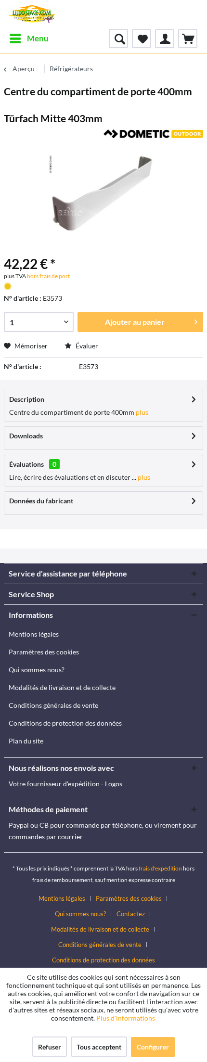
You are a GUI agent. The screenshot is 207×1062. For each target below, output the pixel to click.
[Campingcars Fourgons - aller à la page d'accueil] (32, 14)
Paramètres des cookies (44, 652)
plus (141, 412)
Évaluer (86, 346)
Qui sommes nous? (37, 669)
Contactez (130, 914)
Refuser (49, 1047)
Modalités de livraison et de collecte (62, 687)
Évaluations (26, 464)
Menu (38, 38)
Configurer (153, 1047)
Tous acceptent (99, 1047)
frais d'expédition (160, 868)
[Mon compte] (164, 38)
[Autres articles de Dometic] (153, 137)
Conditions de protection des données (65, 723)
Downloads (26, 436)
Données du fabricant (41, 501)
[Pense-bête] (141, 38)
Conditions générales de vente (53, 705)
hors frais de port (48, 276)
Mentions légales (34, 634)
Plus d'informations (126, 1018)
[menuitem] (28, 38)
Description (26, 399)
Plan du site (26, 741)
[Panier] (187, 38)
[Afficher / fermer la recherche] (118, 38)
